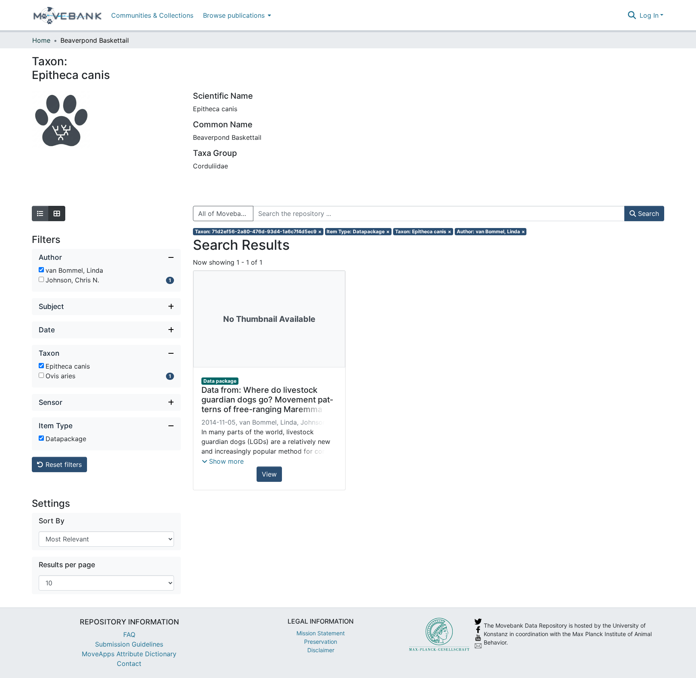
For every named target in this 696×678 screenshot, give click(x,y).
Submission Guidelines (129, 644)
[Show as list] (40, 213)
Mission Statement (320, 633)
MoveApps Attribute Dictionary (129, 654)
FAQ (129, 634)
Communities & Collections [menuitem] (152, 15)
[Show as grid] (56, 213)
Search (647, 213)
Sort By (51, 520)
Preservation (320, 641)
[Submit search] (632, 15)
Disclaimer (320, 650)
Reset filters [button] (63, 464)
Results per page (67, 564)
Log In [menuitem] (649, 15)
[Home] (67, 15)
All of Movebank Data (225, 213)
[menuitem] (236, 15)
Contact (129, 663)
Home (41, 40)
